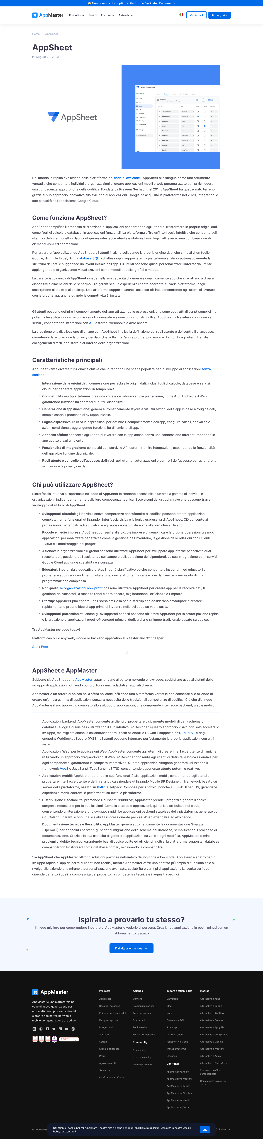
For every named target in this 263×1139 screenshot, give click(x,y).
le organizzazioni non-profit (81, 588)
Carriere (137, 998)
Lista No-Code (175, 1034)
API (91, 323)
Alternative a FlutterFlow (213, 1063)
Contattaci (139, 1020)
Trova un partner (142, 1013)
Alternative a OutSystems (214, 1034)
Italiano (223, 1129)
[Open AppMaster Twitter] (53, 1029)
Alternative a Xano (210, 998)
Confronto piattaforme (111, 1077)
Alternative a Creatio (211, 1020)
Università (172, 998)
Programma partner (143, 1005)
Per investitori (140, 1027)
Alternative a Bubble (211, 1005)
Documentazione (142, 1064)
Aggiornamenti (107, 1063)
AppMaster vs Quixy (178, 1107)
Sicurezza (104, 1070)
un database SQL (85, 258)
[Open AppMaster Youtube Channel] (66, 1029)
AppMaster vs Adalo (178, 1071)
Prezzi (102, 1055)
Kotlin (101, 787)
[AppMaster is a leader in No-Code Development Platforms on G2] (35, 1039)
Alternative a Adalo (210, 1055)
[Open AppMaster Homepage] (55, 992)
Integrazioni (106, 1027)
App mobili (105, 998)
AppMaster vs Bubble (178, 1086)
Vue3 (64, 768)
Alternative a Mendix (211, 1041)
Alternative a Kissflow (212, 1013)
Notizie (170, 1013)
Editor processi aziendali (112, 1013)
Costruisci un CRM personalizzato (210, 1072)
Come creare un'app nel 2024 (213, 1083)
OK (205, 1129)
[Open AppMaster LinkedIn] (60, 1029)
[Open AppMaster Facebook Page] (47, 1029)
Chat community (142, 1057)
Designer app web (109, 1020)
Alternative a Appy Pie (212, 1027)
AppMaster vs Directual (179, 1093)
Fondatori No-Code (177, 1041)
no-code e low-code (124, 178)
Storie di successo (109, 1048)
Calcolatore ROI (175, 1020)
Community (139, 1050)
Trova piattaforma (176, 1048)
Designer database (109, 1005)
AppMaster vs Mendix (179, 1100)
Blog (169, 1005)
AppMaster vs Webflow (179, 1078)
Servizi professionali (144, 1034)
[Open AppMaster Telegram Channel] (41, 1029)
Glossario (172, 1055)
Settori (103, 1041)
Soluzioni (104, 1034)
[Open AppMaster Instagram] (73, 1029)
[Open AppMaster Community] (34, 1029)
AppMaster (83, 679)
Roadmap (172, 1027)
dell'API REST (184, 733)
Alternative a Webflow (212, 1048)
